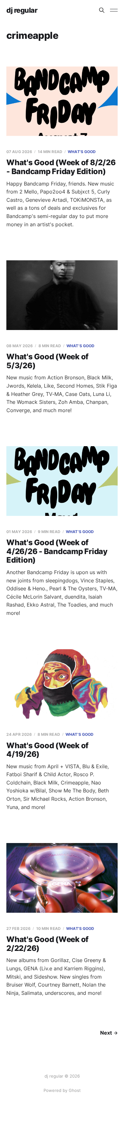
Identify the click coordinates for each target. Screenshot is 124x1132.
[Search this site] (102, 10)
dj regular (22, 10)
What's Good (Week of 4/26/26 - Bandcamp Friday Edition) (56, 551)
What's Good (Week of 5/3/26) (47, 361)
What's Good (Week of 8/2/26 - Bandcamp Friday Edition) (61, 167)
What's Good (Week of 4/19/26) (47, 750)
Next (106, 1033)
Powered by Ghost (62, 1090)
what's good (82, 151)
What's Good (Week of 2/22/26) (47, 944)
